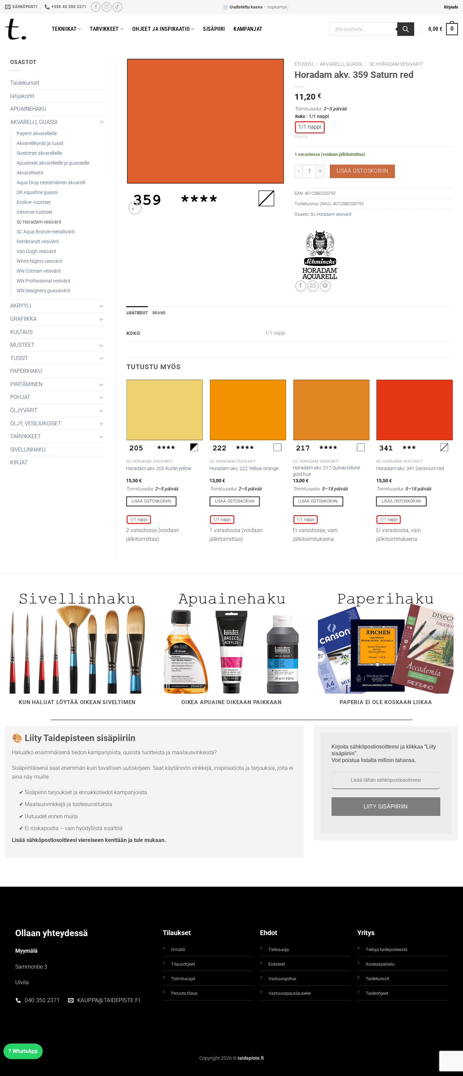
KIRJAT (19, 462)
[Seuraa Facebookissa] (96, 7)
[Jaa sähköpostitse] (313, 286)
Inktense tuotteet (35, 212)
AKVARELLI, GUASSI (33, 122)
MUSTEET (22, 345)
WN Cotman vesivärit (39, 271)
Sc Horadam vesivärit (39, 222)
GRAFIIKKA (23, 319)
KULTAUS (21, 332)
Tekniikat (64, 29)
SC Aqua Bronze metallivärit (46, 232)
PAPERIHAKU (26, 371)
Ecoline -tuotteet (34, 202)
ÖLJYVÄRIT (24, 410)
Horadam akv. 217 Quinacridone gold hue (326, 471)
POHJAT (20, 397)
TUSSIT (19, 358)
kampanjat (248, 29)
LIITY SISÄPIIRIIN (386, 806)
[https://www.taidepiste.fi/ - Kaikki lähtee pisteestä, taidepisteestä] (23, 29)
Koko (300, 116)
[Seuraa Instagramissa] (107, 7)
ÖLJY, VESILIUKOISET (35, 423)
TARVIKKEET (25, 436)
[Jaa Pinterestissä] (325, 286)
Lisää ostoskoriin (362, 171)
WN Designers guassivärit (44, 291)
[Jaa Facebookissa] (300, 286)
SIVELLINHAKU (28, 449)
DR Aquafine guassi (37, 192)
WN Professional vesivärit (44, 281)
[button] (451, 7)
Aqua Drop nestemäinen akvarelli (51, 183)
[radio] (310, 127)
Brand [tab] (159, 312)
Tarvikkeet (104, 29)
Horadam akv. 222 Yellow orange (243, 468)
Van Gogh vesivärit (36, 251)
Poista (301, 137)
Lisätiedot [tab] (137, 312)
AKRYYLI (20, 305)
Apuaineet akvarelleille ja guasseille (53, 163)
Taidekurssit (24, 83)
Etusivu (304, 64)
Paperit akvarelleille (37, 133)
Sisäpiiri (214, 29)
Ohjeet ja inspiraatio (161, 29)
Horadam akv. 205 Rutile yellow (159, 468)
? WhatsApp (23, 1051)
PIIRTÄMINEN (26, 384)
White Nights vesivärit (39, 261)
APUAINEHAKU (28, 109)
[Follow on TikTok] (117, 7)
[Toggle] (102, 122)
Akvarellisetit (30, 173)
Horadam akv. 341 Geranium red (410, 468)
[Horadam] (320, 255)
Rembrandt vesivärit (38, 242)
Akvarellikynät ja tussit (40, 143)
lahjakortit (22, 96)
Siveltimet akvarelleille (39, 153)
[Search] (405, 29)
